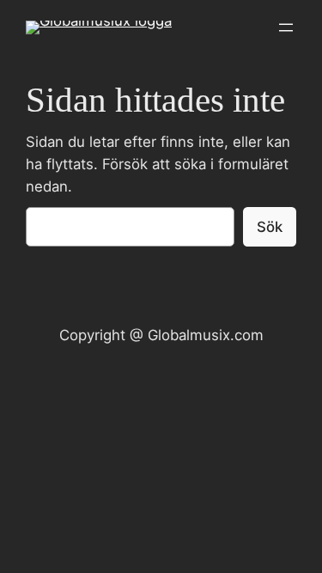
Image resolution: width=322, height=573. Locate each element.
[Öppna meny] (286, 27)
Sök (270, 226)
